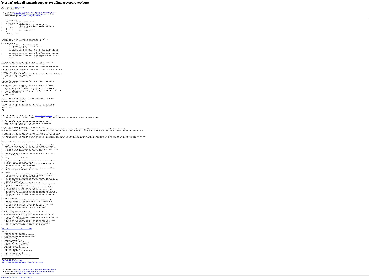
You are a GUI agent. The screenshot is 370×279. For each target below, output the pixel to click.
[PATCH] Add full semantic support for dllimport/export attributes (36, 12)
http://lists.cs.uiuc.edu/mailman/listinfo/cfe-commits (22, 262)
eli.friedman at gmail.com (17, 7)
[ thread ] (25, 16)
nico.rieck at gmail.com (43, 116)
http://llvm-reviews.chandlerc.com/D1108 (17, 229)
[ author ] (37, 16)
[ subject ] (31, 16)
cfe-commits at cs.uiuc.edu (12, 260)
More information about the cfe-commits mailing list (16, 277)
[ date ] (20, 16)
